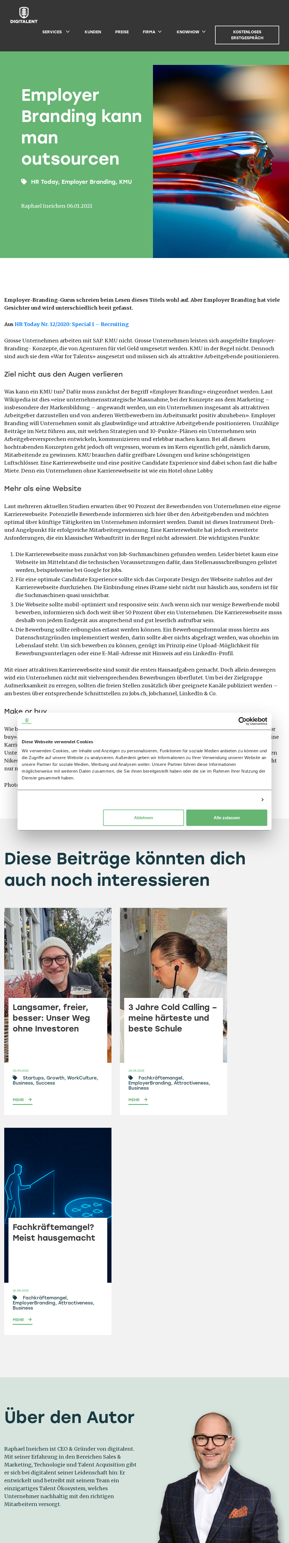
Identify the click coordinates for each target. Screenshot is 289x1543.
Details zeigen (242, 799)
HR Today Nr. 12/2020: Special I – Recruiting (72, 324)
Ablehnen (143, 817)
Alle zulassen (227, 817)
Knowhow (188, 32)
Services (52, 32)
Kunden (93, 32)
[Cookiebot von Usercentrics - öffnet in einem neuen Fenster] (242, 721)
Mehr (18, 1100)
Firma (149, 32)
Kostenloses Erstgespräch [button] (247, 35)
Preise (122, 32)
